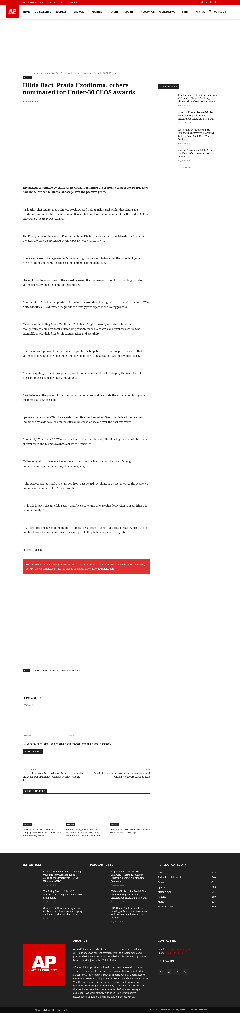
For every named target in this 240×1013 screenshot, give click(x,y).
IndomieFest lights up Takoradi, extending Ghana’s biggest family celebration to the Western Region (83, 832)
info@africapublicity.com (99, 568)
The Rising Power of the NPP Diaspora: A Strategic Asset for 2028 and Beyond (62, 894)
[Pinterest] (60, 109)
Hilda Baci (36, 670)
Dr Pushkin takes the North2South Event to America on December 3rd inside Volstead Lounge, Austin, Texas (53, 777)
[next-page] (30, 843)
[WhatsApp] (67, 109)
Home (35, 73)
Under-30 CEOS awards (71, 670)
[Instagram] (202, 2)
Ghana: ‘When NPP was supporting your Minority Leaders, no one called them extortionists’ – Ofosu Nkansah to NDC (62, 876)
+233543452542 (64, 568)
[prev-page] (25, 843)
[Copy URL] (83, 109)
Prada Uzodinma (50, 670)
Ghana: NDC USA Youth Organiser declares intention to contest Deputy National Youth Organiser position (62, 911)
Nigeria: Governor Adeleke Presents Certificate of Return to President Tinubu (197, 153)
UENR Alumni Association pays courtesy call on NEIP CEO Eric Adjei (130, 831)
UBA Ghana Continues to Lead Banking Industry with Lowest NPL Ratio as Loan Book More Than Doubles (197, 134)
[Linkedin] (206, 2)
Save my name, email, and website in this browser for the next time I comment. (69, 743)
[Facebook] (197, 2)
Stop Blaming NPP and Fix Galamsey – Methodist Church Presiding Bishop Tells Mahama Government (197, 98)
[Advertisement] (120, 43)
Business (44, 73)
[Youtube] (215, 2)
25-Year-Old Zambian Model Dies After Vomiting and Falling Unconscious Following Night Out (196, 115)
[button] (231, 12)
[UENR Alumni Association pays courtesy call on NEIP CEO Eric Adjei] (130, 812)
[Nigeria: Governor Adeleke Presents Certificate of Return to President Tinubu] (167, 155)
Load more (186, 167)
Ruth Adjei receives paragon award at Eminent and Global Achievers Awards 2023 (120, 775)
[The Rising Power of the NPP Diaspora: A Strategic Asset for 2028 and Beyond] (32, 896)
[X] (211, 2)
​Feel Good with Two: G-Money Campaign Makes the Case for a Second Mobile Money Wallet (42, 832)
